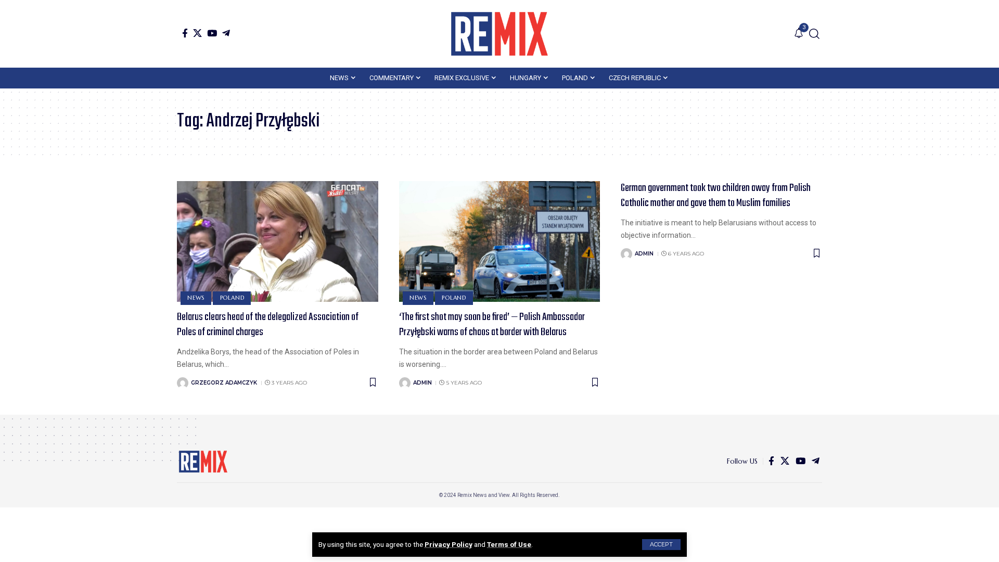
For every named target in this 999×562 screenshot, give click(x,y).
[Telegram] (226, 33)
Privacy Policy (448, 544)
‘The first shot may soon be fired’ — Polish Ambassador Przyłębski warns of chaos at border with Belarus (492, 324)
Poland (232, 297)
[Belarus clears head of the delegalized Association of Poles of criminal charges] (277, 241)
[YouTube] (212, 33)
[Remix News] (499, 34)
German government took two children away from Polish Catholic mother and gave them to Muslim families (716, 195)
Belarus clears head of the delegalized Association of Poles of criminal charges (267, 324)
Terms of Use (509, 544)
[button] (661, 544)
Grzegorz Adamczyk (224, 382)
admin (422, 382)
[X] (197, 33)
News (195, 297)
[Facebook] (185, 33)
